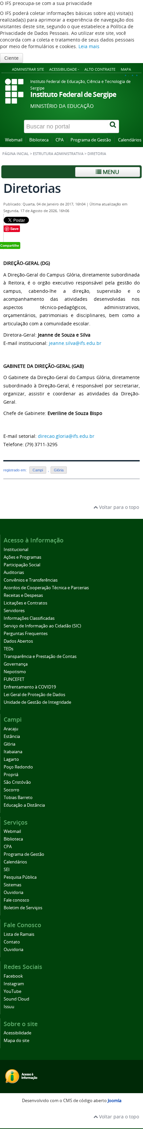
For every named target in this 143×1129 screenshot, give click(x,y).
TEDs (8, 649)
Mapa (126, 69)
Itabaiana (13, 752)
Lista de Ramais (19, 934)
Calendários (129, 140)
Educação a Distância (24, 805)
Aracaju (11, 729)
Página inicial (15, 153)
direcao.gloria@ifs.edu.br (66, 436)
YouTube (12, 991)
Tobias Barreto (18, 797)
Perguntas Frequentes (26, 633)
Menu (110, 172)
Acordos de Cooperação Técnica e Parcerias (46, 588)
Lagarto (11, 759)
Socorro (11, 790)
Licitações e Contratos (25, 603)
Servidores (14, 610)
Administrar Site (28, 69)
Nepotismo (15, 672)
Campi (38, 470)
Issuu (9, 1006)
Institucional (16, 549)
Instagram (14, 984)
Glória (59, 470)
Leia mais (88, 46)
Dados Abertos (18, 641)
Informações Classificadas (29, 618)
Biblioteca (39, 140)
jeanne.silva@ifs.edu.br (75, 343)
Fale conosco (16, 900)
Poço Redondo (18, 767)
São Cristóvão (17, 782)
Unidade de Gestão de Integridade (37, 702)
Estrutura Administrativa (58, 153)
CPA (60, 140)
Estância (12, 736)
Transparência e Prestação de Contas (40, 656)
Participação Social (22, 565)
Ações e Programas (22, 557)
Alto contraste (99, 69)
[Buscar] (113, 126)
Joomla (114, 1100)
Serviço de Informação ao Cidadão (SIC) (42, 626)
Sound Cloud (16, 999)
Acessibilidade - (64, 69)
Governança (16, 664)
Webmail (13, 140)
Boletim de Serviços (23, 908)
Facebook (13, 976)
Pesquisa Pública (20, 877)
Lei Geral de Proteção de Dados (34, 694)
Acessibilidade (17, 1033)
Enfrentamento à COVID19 (30, 687)
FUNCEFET (14, 679)
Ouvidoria (13, 892)
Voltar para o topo (118, 507)
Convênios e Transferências (31, 580)
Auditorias (14, 572)
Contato (12, 942)
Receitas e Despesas (23, 595)
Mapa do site (16, 1040)
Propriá (11, 774)
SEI (7, 869)
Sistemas (12, 885)
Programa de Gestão (91, 140)
